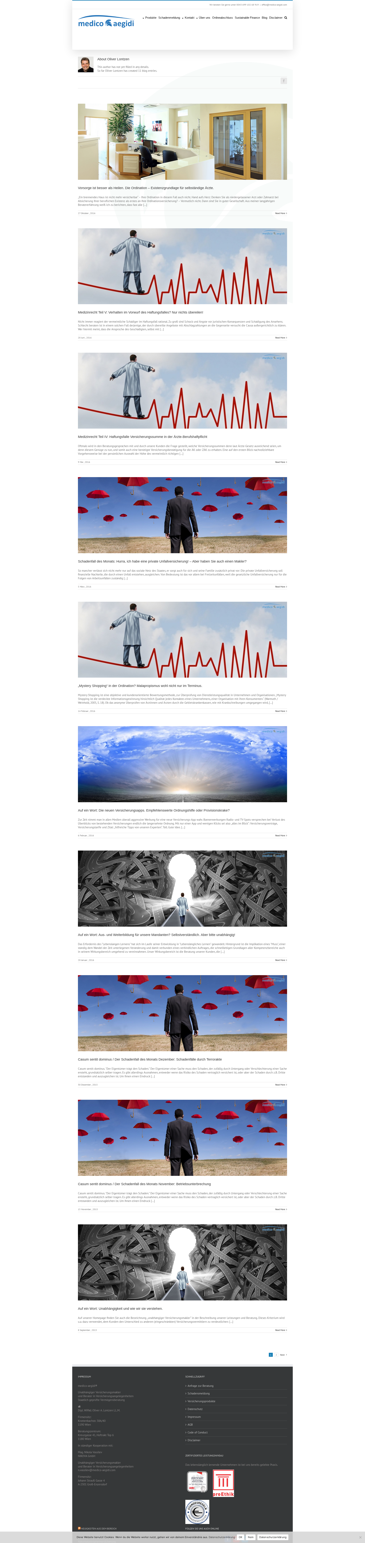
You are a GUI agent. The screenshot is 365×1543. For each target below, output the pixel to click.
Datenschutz (195, 1409)
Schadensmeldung (199, 1393)
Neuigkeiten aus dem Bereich (99, 1528)
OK (240, 1537)
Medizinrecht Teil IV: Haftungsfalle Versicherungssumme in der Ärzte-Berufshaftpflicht (142, 437)
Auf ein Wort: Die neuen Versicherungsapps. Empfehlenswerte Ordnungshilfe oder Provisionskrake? (154, 810)
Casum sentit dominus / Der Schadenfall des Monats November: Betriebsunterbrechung (144, 1184)
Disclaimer (194, 1440)
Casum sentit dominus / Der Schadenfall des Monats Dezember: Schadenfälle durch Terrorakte (150, 1059)
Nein (251, 1537)
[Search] (285, 17)
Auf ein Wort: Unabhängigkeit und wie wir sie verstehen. (120, 1309)
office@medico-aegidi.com (274, 4)
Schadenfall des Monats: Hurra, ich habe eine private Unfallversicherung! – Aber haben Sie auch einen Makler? (162, 561)
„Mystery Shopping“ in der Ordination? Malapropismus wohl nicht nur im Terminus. (140, 686)
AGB (190, 1424)
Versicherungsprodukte (201, 1401)
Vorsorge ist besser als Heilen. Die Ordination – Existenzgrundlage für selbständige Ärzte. (146, 188)
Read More (280, 213)
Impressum (194, 1417)
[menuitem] (150, 17)
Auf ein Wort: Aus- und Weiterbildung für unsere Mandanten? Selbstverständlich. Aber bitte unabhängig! (156, 935)
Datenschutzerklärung (222, 1537)
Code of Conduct (198, 1432)
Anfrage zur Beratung (200, 1386)
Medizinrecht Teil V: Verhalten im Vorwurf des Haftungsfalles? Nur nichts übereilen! (140, 312)
